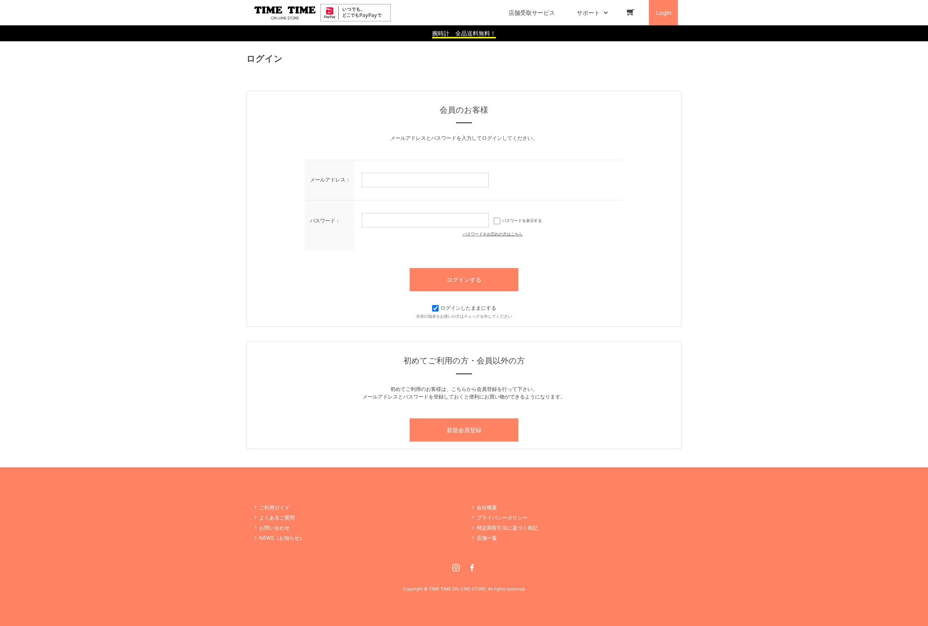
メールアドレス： (330, 179)
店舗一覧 (487, 538)
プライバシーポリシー (502, 517)
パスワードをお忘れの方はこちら (493, 234)
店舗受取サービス (532, 12)
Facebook (472, 567)
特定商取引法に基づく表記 (507, 528)
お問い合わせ (274, 528)
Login (663, 12)
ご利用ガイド (274, 507)
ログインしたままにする (468, 308)
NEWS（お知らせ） (281, 538)
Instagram (456, 567)
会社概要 (487, 507)
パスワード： (325, 220)
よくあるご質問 (277, 517)
